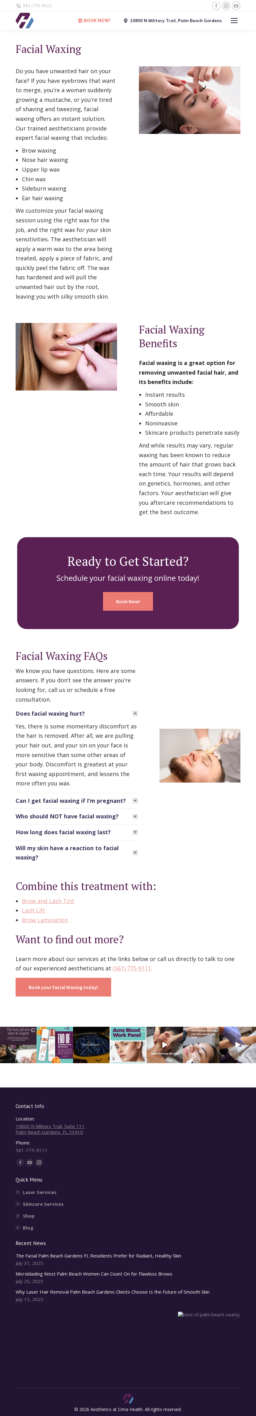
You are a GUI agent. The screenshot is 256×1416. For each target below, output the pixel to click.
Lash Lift (33, 910)
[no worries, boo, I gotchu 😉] (237, 1045)
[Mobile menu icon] (234, 20)
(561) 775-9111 (132, 968)
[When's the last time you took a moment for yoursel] (164, 1045)
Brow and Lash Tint (48, 901)
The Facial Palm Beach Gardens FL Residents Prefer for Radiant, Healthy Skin (98, 1256)
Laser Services (40, 1192)
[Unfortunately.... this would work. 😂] (91, 1045)
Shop (29, 1216)
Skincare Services (43, 1204)
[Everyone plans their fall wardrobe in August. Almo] (18, 1045)
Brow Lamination (45, 920)
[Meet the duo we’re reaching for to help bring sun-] (55, 1045)
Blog (28, 1228)
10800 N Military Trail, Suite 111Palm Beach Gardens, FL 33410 (50, 1129)
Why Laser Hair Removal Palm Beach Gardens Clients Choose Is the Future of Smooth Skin (112, 1292)
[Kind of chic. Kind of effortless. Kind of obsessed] (201, 1045)
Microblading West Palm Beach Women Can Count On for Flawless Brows (94, 1274)
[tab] (77, 713)
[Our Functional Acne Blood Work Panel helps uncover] (128, 1045)
